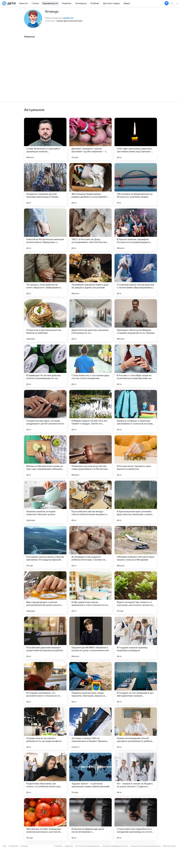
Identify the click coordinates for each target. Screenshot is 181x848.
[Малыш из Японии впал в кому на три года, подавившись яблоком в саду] (45, 456)
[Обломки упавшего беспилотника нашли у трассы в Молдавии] (136, 547)
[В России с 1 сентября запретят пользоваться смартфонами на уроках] (136, 366)
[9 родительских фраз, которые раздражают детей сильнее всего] (45, 411)
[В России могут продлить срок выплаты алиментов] (136, 456)
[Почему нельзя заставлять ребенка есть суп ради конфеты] (45, 728)
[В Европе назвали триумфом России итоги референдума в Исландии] (136, 229)
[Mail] (4, 3)
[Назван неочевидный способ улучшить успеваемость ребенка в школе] (136, 728)
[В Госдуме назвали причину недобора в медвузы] (136, 638)
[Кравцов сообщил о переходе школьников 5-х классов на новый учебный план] (136, 411)
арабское (68, 17)
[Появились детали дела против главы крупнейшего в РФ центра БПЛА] (90, 456)
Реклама (24, 846)
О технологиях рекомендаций (87, 846)
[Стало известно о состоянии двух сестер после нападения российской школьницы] (90, 366)
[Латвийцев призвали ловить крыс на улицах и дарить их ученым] (90, 275)
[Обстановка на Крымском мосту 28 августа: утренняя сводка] (136, 184)
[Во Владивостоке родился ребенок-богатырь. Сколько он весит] (90, 547)
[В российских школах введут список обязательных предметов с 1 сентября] (90, 502)
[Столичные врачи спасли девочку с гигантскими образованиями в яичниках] (136, 275)
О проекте (58, 846)
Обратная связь (169, 846)
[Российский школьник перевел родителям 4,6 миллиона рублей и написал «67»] (45, 638)
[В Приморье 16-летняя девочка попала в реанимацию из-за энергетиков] (45, 366)
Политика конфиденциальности (115, 846)
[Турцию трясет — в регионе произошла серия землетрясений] (90, 774)
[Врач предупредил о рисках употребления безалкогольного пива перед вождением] (45, 592)
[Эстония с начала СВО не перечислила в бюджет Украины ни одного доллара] (90, 728)
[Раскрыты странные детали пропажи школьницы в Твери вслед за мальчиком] (45, 184)
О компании (13, 846)
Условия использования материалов (145, 846)
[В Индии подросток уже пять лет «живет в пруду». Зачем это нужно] (90, 411)
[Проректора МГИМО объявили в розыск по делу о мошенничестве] (90, 638)
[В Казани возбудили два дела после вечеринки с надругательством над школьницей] (90, 819)
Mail (4, 846)
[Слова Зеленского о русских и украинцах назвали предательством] (45, 139)
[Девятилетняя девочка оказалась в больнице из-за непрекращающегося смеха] (90, 320)
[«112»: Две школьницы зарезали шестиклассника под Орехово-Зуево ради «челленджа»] (136, 139)
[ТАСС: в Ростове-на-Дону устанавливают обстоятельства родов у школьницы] (90, 229)
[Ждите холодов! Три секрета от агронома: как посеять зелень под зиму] (136, 592)
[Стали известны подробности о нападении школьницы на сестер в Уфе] (136, 819)
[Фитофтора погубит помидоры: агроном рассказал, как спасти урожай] (45, 819)
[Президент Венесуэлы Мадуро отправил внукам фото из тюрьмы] (136, 320)
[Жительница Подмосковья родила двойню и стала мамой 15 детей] (90, 184)
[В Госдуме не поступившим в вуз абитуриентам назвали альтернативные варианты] (136, 683)
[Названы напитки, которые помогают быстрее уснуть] (45, 502)
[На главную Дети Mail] (11, 3)
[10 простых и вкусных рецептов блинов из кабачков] (45, 320)
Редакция (69, 846)
